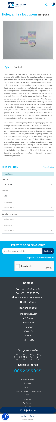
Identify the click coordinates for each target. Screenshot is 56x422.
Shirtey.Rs (29, 340)
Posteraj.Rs (28, 322)
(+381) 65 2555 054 (29, 293)
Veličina (5, 179)
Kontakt (29, 327)
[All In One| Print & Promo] (17, 5)
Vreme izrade (7, 225)
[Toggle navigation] (3, 5)
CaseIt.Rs (28, 331)
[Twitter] (24, 357)
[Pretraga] (47, 5)
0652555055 (28, 371)
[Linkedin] (39, 357)
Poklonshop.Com (28, 313)
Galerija (28, 335)
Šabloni (18, 67)
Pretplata (48, 251)
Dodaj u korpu (28, 410)
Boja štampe (7, 202)
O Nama (29, 318)
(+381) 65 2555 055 (29, 288)
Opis (7, 67)
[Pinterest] (32, 357)
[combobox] (28, 184)
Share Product (48, 167)
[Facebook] (17, 357)
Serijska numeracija (9, 214)
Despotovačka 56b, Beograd (29, 297)
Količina (5, 191)
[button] (5, 416)
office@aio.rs (29, 302)
